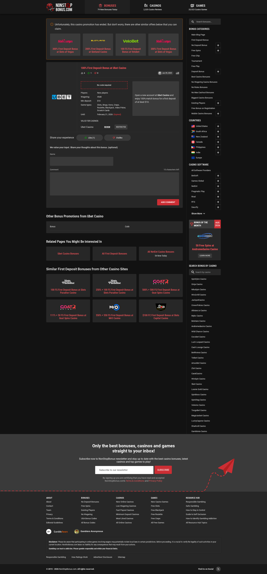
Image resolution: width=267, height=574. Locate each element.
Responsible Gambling (196, 502)
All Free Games (157, 522)
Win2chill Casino (198, 295)
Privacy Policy (155, 481)
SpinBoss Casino (198, 394)
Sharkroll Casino (198, 426)
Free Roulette (157, 514)
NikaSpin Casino (198, 289)
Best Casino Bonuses (200, 77)
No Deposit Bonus (199, 45)
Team (48, 510)
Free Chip (195, 56)
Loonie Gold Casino (199, 389)
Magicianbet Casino (200, 415)
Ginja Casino (196, 284)
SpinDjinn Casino (198, 279)
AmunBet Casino (198, 363)
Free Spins (196, 50)
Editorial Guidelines (54, 522)
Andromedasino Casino (201, 326)
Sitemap (121, 557)
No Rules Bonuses (199, 87)
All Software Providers (201, 170)
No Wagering (86, 514)
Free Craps (155, 518)
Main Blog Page (198, 35)
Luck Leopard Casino (200, 342)
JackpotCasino (198, 300)
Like (91, 138)
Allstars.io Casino (199, 310)
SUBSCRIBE (163, 469)
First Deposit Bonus (200, 40)
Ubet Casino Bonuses (68, 253)
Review (107, 127)
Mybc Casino (197, 316)
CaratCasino (196, 373)
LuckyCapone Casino (200, 421)
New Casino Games (159, 502)
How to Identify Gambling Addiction (201, 518)
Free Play (195, 66)
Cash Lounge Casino (200, 347)
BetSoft (194, 175)
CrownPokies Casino (200, 305)
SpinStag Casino (198, 400)
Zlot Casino (196, 368)
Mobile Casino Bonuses (201, 113)
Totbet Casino (197, 358)
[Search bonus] (192, 21)
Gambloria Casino (199, 431)
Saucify (194, 207)
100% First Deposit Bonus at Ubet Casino (103, 68)
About (48, 502)
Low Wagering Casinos (126, 506)
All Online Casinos (124, 522)
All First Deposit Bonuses (114, 253)
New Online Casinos (125, 502)
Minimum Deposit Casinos (127, 514)
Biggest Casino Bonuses (202, 98)
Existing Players (198, 103)
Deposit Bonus (197, 71)
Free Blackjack (157, 510)
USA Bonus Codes (89, 518)
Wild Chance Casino (200, 331)
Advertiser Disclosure (102, 557)
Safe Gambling (192, 506)
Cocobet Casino (198, 337)
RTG (193, 202)
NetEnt (194, 186)
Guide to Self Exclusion (196, 514)
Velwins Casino (198, 405)
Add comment (168, 202)
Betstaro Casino (198, 321)
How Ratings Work (80, 557)
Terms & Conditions (135, 481)
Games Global (197, 181)
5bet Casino (196, 384)
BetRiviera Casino (199, 352)
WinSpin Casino (198, 379)
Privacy (49, 514)
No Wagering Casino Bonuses (204, 82)
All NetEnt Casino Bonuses (161, 253)
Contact (49, 506)
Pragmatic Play (198, 191)
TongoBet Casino (198, 410)
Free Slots (155, 506)
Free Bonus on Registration (203, 108)
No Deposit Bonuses (90, 502)
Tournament (196, 61)
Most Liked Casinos (124, 518)
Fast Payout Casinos (125, 510)
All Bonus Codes (88, 522)
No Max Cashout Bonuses (202, 92)
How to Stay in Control (195, 510)
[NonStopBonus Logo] (59, 7)
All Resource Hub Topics (196, 522)
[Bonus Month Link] (205, 240)
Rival (193, 196)
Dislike (119, 138)
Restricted (121, 127)
